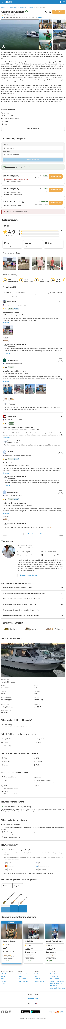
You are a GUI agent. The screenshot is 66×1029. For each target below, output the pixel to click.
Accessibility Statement (57, 988)
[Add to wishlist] (50, 12)
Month (5, 886)
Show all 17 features (33, 128)
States (36, 976)
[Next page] (61, 534)
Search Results (29, 7)
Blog (2, 978)
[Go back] (2, 2)
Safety (3, 983)
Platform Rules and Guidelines (56, 984)
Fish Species (22, 978)
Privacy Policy (54, 978)
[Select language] (36, 1003)
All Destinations (39, 981)
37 (41, 533)
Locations (37, 978)
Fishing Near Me (23, 981)
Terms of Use (54, 976)
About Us (4, 974)
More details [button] (5, 814)
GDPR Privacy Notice (57, 981)
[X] (6, 1011)
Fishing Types (22, 976)
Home (3, 7)
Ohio (15, 7)
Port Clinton (21, 7)
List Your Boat (33, 998)
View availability (55, 176)
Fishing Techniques (24, 974)
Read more (6, 322)
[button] (33, 178)
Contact (3, 981)
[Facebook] (2, 1011)
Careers (3, 976)
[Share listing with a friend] (46, 12)
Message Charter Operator (29, 575)
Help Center (54, 974)
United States (9, 7)
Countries (37, 974)
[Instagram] (10, 1011)
